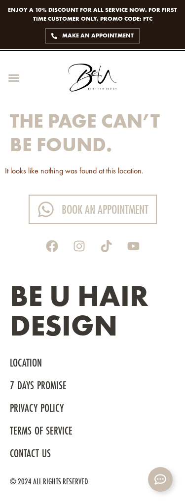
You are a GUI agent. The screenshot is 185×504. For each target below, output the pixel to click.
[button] (14, 78)
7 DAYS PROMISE (40, 386)
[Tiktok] (106, 246)
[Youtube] (133, 246)
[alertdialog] (92, 24)
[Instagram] (79, 246)
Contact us (30, 454)
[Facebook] (51, 246)
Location (26, 364)
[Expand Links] (160, 479)
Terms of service (41, 431)
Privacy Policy (37, 409)
